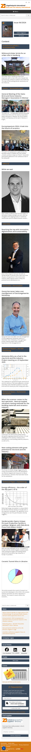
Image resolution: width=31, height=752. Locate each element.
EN (29, 2)
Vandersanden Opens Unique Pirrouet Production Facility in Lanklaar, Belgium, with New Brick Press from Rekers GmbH (15, 524)
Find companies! (16, 735)
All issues (21, 36)
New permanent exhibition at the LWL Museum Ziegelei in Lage (12, 628)
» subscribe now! (15, 708)
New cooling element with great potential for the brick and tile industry (14, 450)
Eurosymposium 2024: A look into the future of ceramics (15, 127)
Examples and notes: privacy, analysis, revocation (13, 712)
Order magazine (21, 33)
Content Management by (8, 749)
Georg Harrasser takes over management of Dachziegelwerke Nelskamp (15, 293)
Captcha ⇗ (21, 705)
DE (26, 2)
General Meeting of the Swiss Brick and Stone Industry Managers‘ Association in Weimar (15, 96)
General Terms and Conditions (9, 745)
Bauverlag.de (4, 750)
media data (11, 743)
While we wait (7, 169)
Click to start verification (17, 703)
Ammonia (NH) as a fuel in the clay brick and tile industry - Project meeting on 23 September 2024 (15, 359)
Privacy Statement (24, 745)
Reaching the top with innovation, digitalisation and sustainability (15, 230)
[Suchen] (28, 15)
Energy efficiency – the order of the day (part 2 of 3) (14, 488)
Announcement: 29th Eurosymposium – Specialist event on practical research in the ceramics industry (14, 619)
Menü (16, 11)
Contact (8, 746)
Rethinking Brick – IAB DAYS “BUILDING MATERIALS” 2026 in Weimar (13, 624)
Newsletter (4, 743)
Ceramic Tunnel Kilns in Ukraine (15, 561)
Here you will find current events (11, 682)
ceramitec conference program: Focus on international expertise (13, 632)
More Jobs (15, 660)
